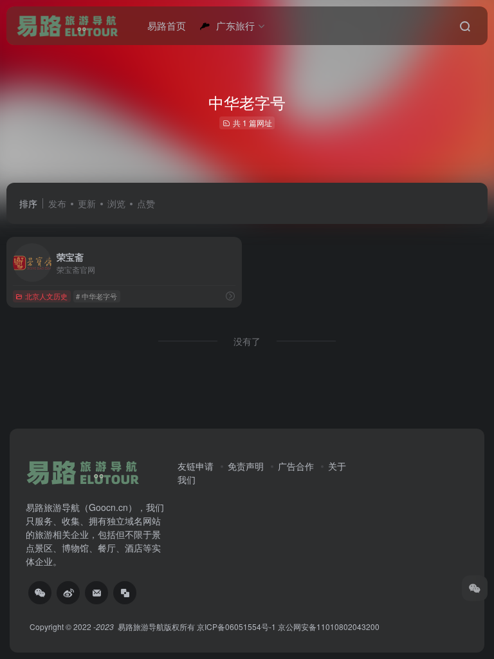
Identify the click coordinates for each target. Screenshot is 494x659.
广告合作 (296, 465)
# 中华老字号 (96, 296)
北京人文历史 (46, 296)
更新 (87, 203)
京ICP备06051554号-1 (236, 626)
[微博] (68, 592)
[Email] (96, 592)
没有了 (247, 341)
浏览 (116, 203)
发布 (57, 203)
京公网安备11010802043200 (329, 626)
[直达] (230, 295)
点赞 (146, 203)
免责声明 (246, 465)
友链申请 (196, 465)
